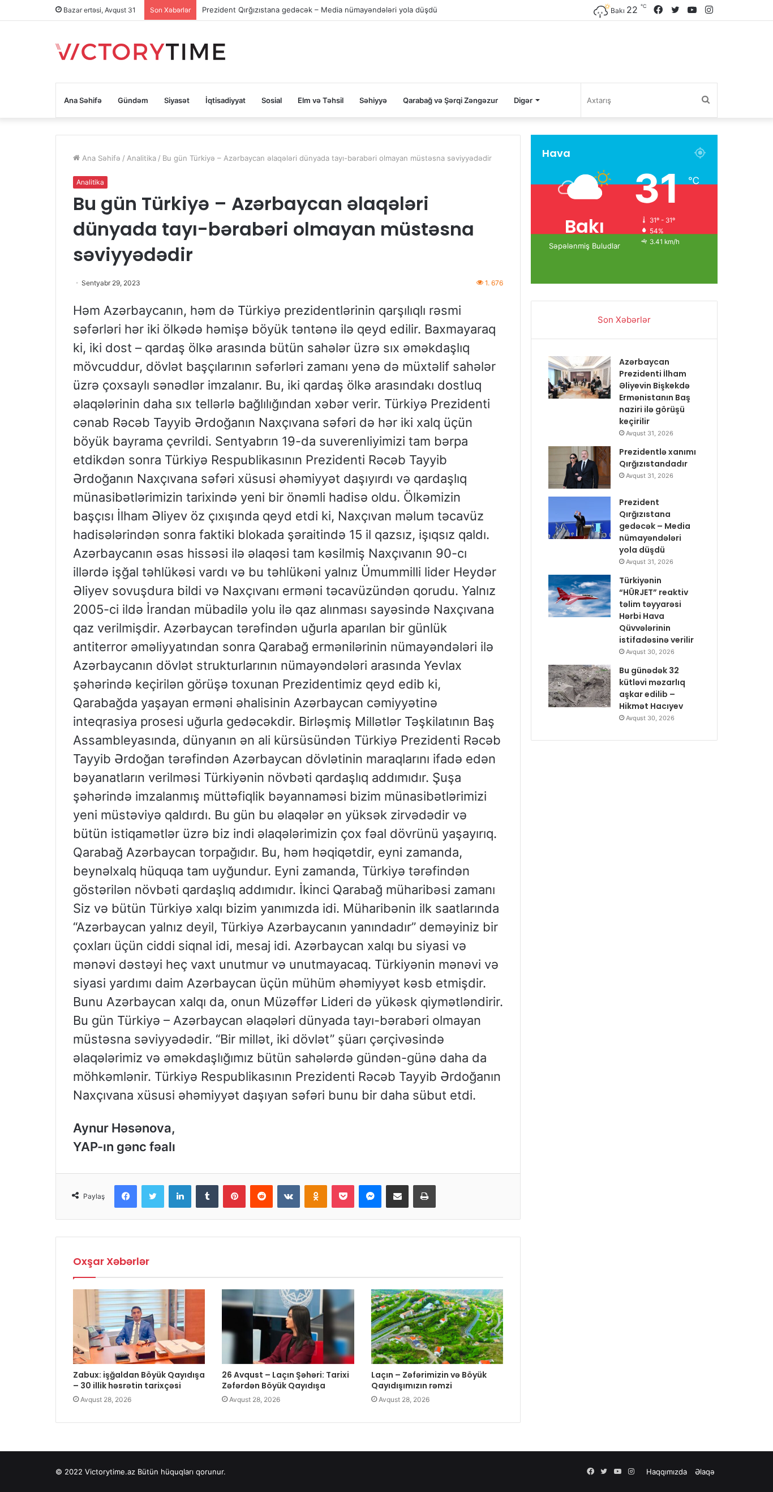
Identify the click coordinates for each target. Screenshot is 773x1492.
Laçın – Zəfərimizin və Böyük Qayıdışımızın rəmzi (429, 1380)
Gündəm (133, 100)
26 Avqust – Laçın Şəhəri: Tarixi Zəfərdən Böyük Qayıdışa (285, 1380)
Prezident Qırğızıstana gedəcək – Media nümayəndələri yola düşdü (319, 9)
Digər (523, 100)
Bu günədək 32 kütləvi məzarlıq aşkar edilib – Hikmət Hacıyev (652, 688)
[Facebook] (125, 1196)
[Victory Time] (140, 52)
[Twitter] (152, 1196)
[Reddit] (261, 1196)
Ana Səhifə (83, 100)
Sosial (271, 100)
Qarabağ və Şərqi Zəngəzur (450, 100)
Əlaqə (705, 1471)
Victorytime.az (110, 1471)
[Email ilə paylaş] (397, 1196)
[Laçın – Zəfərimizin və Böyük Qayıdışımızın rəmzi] (437, 1326)
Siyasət (177, 100)
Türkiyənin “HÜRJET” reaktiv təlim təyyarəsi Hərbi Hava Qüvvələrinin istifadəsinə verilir (656, 610)
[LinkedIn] (180, 1196)
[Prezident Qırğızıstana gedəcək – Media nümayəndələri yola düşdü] (579, 518)
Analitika (141, 158)
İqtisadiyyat (225, 100)
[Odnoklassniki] (315, 1196)
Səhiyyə (373, 100)
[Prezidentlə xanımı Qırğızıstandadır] (579, 467)
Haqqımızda (666, 1471)
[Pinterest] (234, 1196)
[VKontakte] (288, 1196)
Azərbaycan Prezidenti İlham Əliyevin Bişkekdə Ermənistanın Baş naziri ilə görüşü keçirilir (654, 391)
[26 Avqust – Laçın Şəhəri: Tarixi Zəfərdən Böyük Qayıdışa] (288, 1326)
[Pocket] (343, 1196)
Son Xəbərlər (624, 319)
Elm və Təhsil (320, 100)
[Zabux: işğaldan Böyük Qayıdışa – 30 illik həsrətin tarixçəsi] (139, 1326)
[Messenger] (370, 1196)
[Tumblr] (207, 1196)
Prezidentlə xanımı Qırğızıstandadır (657, 457)
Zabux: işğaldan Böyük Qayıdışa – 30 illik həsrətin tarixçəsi (139, 1380)
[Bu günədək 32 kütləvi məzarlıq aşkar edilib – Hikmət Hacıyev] (579, 686)
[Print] (424, 1196)
